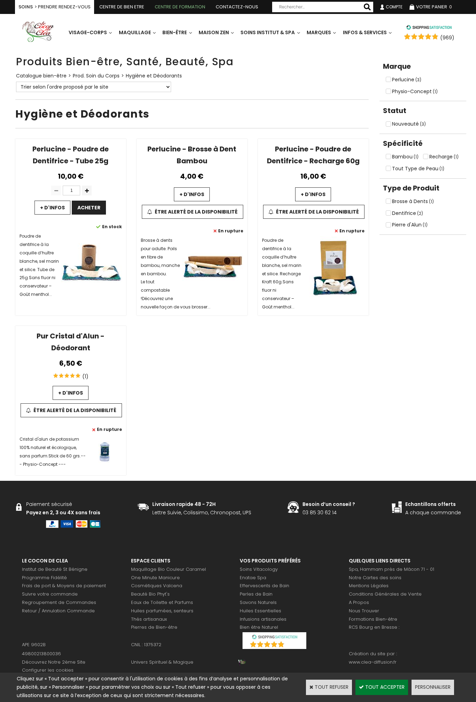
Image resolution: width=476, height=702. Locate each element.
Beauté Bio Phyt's (150, 594)
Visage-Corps (88, 32)
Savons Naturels (258, 602)
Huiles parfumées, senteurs (162, 610)
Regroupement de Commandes (59, 602)
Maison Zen (214, 32)
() (292, 645)
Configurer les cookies (48, 670)
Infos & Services (365, 32)
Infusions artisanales (263, 619)
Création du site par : (373, 653)
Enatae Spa (253, 577)
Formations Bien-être (373, 619)
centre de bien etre (121, 6)
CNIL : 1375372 (146, 644)
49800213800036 (41, 653)
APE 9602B (34, 644)
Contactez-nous (237, 6)
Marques (319, 32)
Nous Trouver (364, 610)
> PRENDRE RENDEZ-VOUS (54, 6)
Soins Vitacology (259, 569)
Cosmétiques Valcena (156, 585)
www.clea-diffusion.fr (373, 662)
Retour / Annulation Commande (58, 610)
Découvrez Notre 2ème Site (53, 662)
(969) (447, 37)
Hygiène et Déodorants (154, 75)
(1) (85, 376)
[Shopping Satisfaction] (429, 28)
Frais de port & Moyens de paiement (64, 585)
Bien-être (174, 32)
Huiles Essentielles (260, 610)
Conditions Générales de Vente (385, 594)
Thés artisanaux (149, 619)
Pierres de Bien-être (154, 627)
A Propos (359, 602)
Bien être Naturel (259, 627)
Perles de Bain (256, 594)
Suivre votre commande (50, 594)
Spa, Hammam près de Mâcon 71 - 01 (391, 569)
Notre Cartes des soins (375, 577)
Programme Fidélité (44, 577)
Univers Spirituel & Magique (162, 662)
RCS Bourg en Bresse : (374, 627)
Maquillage (135, 32)
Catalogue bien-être (41, 75)
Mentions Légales (369, 585)
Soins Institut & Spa (267, 32)
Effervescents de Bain (264, 585)
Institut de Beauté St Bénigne (54, 569)
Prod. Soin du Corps (96, 75)
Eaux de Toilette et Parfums (162, 602)
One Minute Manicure (155, 577)
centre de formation (180, 6)
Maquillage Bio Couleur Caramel (168, 569)
